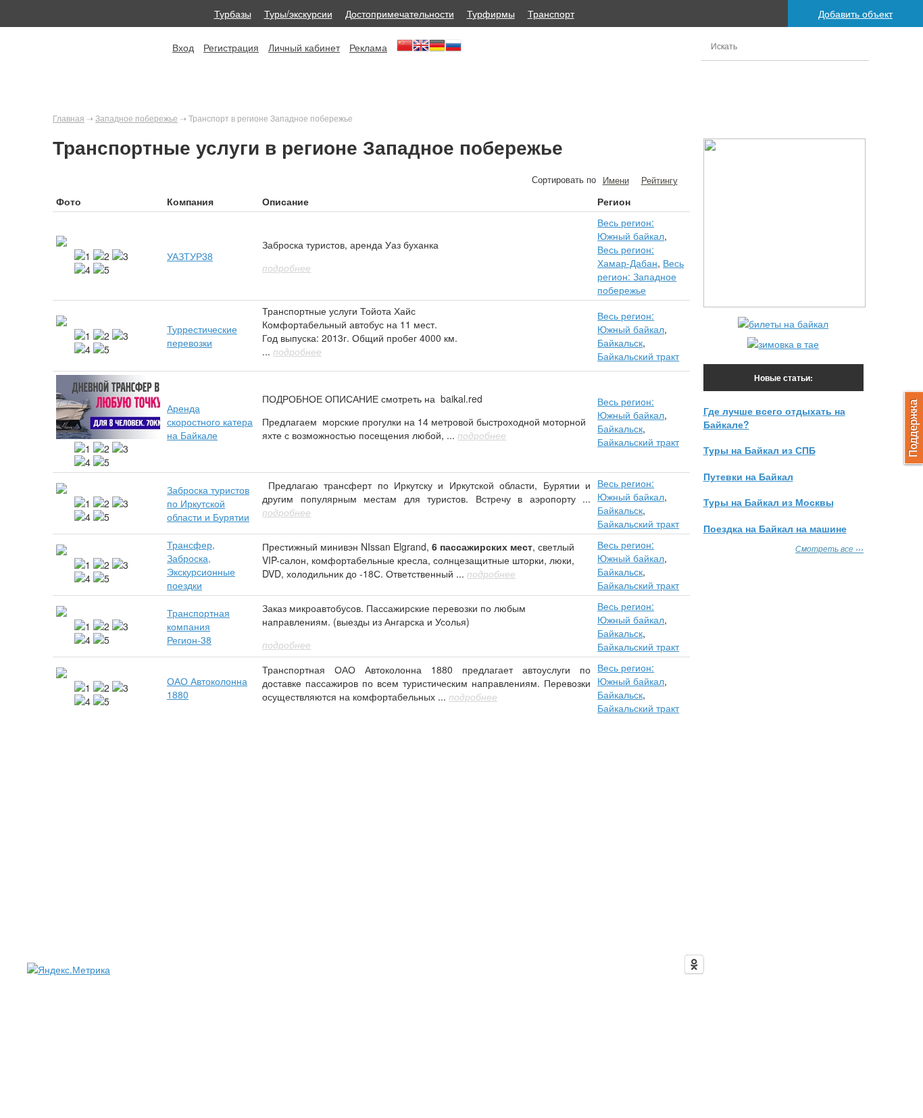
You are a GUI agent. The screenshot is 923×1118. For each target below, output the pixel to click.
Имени (616, 180)
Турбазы (232, 13)
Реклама (368, 47)
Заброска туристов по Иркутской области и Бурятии (208, 503)
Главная (68, 118)
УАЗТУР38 (190, 256)
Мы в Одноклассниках (757, 961)
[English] (421, 49)
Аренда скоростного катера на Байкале (210, 421)
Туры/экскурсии (298, 13)
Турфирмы (491, 13)
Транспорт (551, 13)
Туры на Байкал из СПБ (759, 450)
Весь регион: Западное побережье (640, 276)
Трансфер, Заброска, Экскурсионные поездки (201, 565)
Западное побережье (136, 118)
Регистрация (231, 47)
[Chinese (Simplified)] (405, 49)
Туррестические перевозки (202, 335)
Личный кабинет (304, 47)
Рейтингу (659, 180)
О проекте (260, 907)
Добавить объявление (407, 907)
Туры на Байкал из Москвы (768, 502)
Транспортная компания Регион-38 (198, 626)
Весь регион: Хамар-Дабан (627, 256)
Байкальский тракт (638, 356)
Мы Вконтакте (739, 934)
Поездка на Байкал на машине (775, 528)
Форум (321, 907)
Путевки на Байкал (748, 476)
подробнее (286, 267)
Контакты (667, 907)
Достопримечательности (399, 13)
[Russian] (453, 49)
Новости (498, 907)
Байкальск (620, 342)
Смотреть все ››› (829, 548)
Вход (183, 47)
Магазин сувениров (582, 907)
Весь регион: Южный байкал (630, 229)
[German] (437, 49)
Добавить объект (855, 13)
